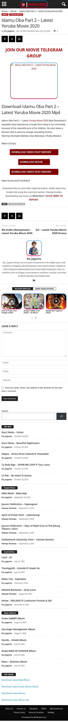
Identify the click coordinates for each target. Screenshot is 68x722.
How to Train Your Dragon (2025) (9, 311)
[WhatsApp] (19, 39)
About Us (9, 708)
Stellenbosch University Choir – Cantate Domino (28, 539)
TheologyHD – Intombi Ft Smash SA (21, 568)
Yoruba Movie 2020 (38, 120)
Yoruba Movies (16, 15)
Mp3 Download (56, 708)
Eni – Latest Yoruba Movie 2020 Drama (51, 231)
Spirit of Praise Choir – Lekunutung (21, 514)
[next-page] (35, 318)
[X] (12, 39)
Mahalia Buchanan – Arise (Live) (19, 589)
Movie (13, 11)
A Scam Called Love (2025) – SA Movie (32, 311)
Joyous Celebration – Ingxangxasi (19, 504)
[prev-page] (32, 318)
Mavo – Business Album (14, 661)
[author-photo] (34, 248)
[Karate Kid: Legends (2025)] (56, 301)
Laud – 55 (7, 557)
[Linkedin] (34, 280)
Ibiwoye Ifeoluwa (9, 508)
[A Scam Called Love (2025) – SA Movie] (34, 301)
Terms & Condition (36, 712)
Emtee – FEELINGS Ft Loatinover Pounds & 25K (27, 600)
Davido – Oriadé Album (14, 640)
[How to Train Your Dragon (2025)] (12, 301)
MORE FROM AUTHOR (44, 288)
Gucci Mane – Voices (12, 432)
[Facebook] (5, 39)
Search (5, 411)
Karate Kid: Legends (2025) (54, 311)
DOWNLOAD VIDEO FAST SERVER (31, 152)
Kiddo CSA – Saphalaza (14, 578)
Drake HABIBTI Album (13, 618)
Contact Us (21, 708)
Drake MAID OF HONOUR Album (19, 650)
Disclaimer (33, 708)
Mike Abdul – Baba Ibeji (14, 493)
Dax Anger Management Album (18, 629)
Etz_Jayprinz (9, 31)
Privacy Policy (19, 712)
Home (4, 11)
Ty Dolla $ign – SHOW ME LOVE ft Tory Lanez (26, 464)
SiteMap (51, 712)
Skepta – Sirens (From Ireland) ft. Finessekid (25, 453)
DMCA (43, 708)
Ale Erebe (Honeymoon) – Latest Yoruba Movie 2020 (17, 231)
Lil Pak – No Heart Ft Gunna (16, 475)
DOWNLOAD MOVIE (31, 162)
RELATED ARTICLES (23, 288)
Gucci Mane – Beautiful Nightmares (21, 443)
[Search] (61, 416)
